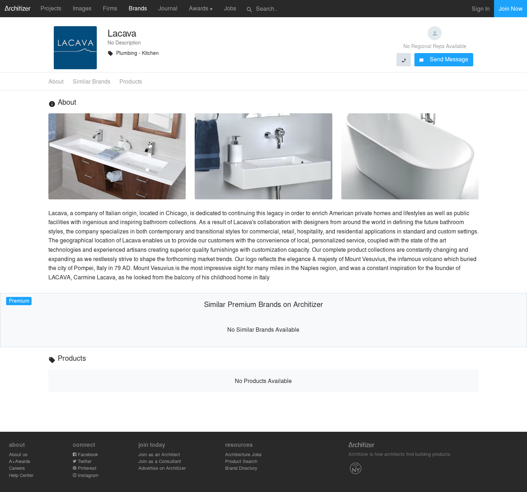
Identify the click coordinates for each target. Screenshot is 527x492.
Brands (138, 8)
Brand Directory (241, 467)
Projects (51, 8)
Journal (167, 8)
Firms (110, 8)
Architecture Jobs (243, 454)
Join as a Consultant (159, 461)
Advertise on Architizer (162, 467)
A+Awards (19, 461)
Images (82, 8)
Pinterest (86, 467)
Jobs (230, 8)
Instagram (87, 475)
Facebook (87, 454)
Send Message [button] (443, 59)
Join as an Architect (159, 454)
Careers (17, 467)
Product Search (241, 461)
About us (18, 454)
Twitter (83, 461)
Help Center (21, 475)
